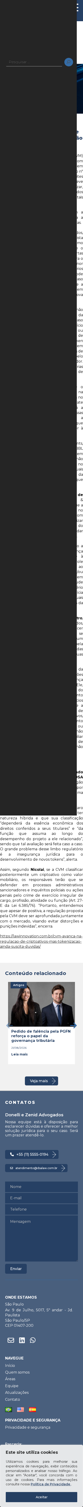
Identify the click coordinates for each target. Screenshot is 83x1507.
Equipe (11, 1386)
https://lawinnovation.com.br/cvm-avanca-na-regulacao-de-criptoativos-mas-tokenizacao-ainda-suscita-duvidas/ (41, 941)
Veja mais (39, 1081)
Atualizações (17, 1392)
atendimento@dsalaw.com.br (36, 1168)
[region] (41, 1476)
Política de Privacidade (51, 1484)
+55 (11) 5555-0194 (32, 1154)
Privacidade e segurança (27, 1427)
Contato (12, 1399)
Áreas (10, 1379)
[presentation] (9, 1025)
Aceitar (41, 1497)
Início (10, 1365)
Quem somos (17, 1372)
